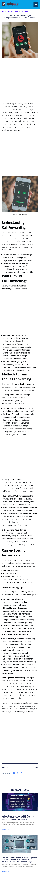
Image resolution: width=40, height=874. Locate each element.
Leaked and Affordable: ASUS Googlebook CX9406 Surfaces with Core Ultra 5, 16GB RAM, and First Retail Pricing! (19, 860)
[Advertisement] (20, 82)
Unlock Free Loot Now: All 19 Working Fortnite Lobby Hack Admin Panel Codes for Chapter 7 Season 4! (18, 818)
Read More (5, 829)
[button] (14, 773)
